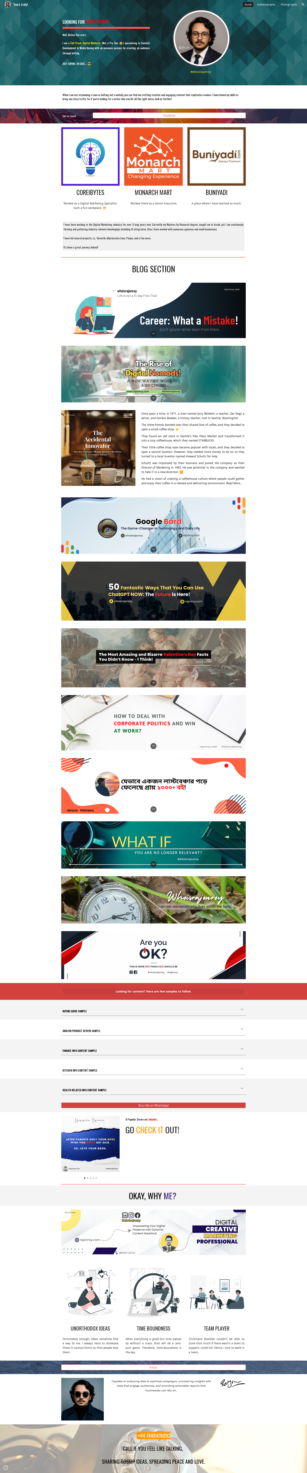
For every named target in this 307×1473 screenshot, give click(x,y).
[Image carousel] (90, 1147)
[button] (303, 4)
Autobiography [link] (266, 4)
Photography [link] (289, 4)
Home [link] (248, 4)
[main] (106, 41)
